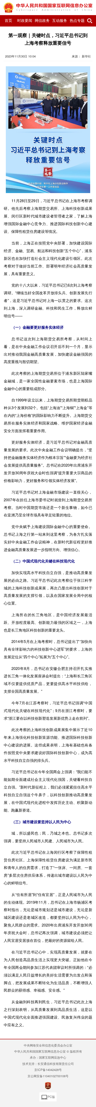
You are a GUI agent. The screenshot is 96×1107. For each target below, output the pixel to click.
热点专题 (77, 20)
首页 (8, 20)
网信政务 (42, 20)
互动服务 (59, 20)
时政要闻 (24, 20)
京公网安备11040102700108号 (48, 1076)
